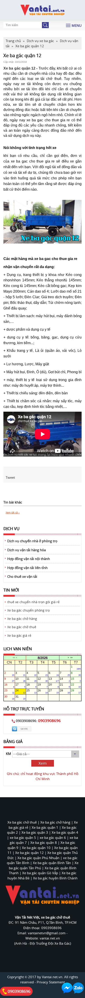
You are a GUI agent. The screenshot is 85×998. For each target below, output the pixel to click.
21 (65, 685)
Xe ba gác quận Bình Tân (52, 862)
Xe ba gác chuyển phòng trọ (28, 610)
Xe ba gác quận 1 (45, 827)
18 (31, 685)
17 (20, 685)
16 (9, 685)
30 (9, 697)
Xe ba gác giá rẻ (19, 636)
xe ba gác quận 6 (53, 837)
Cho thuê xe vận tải (22, 576)
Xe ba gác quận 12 (19, 68)
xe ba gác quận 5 (23, 837)
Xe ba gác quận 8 (43, 842)
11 (31, 679)
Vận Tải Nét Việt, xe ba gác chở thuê (42, 917)
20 (54, 685)
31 (20, 697)
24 (20, 691)
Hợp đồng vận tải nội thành (28, 558)
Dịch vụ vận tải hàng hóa (26, 550)
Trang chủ (13, 40)
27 (54, 691)
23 (9, 691)
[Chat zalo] (78, 987)
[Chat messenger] (67, 987)
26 (43, 691)
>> (71, 658)
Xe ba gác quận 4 (65, 832)
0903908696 (19, 991)
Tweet (10, 477)
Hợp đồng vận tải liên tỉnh (27, 567)
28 (65, 691)
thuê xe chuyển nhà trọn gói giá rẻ (33, 602)
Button (45, 25)
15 (76, 679)
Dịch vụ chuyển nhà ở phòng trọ (32, 541)
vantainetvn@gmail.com (47, 933)
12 (43, 679)
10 (20, 679)
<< (14, 658)
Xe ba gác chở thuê (21, 627)
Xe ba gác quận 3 (35, 832)
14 (65, 679)
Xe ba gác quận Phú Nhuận (38, 858)
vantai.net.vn (50, 938)
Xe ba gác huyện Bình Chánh (55, 878)
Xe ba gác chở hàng (22, 619)
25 (31, 691)
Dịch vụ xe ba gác (40, 40)
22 (76, 685)
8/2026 (43, 658)
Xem (43, 763)
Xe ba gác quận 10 (36, 847)
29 (76, 691)
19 (43, 685)
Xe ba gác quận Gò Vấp (40, 873)
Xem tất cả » (13, 512)
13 (54, 679)
